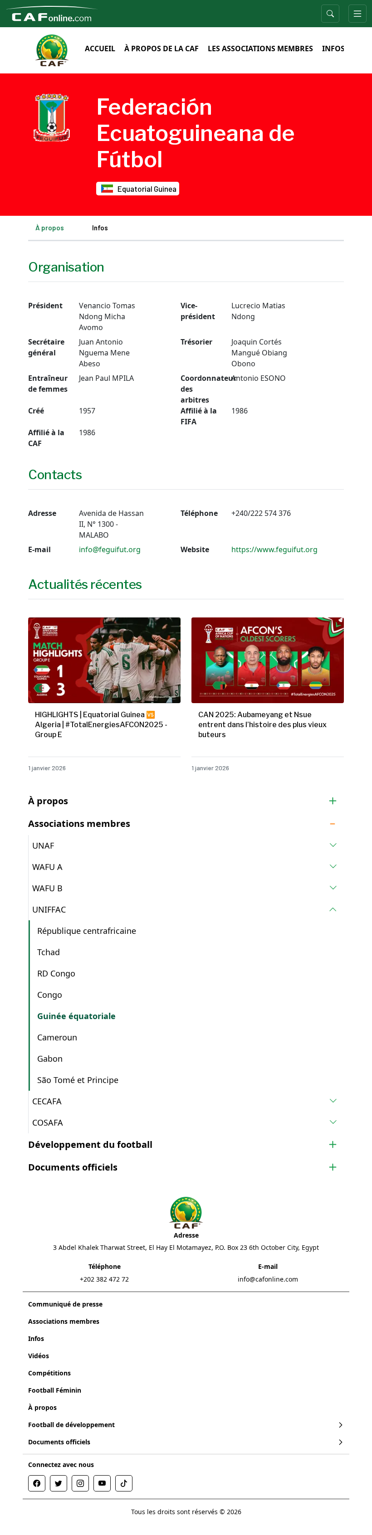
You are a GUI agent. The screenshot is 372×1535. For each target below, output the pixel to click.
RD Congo (56, 973)
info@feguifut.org (110, 549)
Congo (49, 994)
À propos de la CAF (161, 48)
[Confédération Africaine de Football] (51, 13)
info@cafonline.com (268, 1279)
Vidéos (38, 1355)
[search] (330, 14)
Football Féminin (54, 1390)
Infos (333, 48)
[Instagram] (80, 1483)
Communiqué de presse (65, 1304)
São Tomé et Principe (77, 1079)
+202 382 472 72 (104, 1279)
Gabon (50, 1058)
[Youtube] (102, 1483)
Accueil (100, 48)
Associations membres (63, 1321)
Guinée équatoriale (76, 1015)
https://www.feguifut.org (274, 549)
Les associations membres (260, 48)
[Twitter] (58, 1483)
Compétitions (49, 1373)
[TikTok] (123, 1483)
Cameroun (57, 1037)
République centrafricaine (86, 930)
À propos (49, 227)
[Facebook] (36, 1483)
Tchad (48, 952)
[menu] (357, 14)
